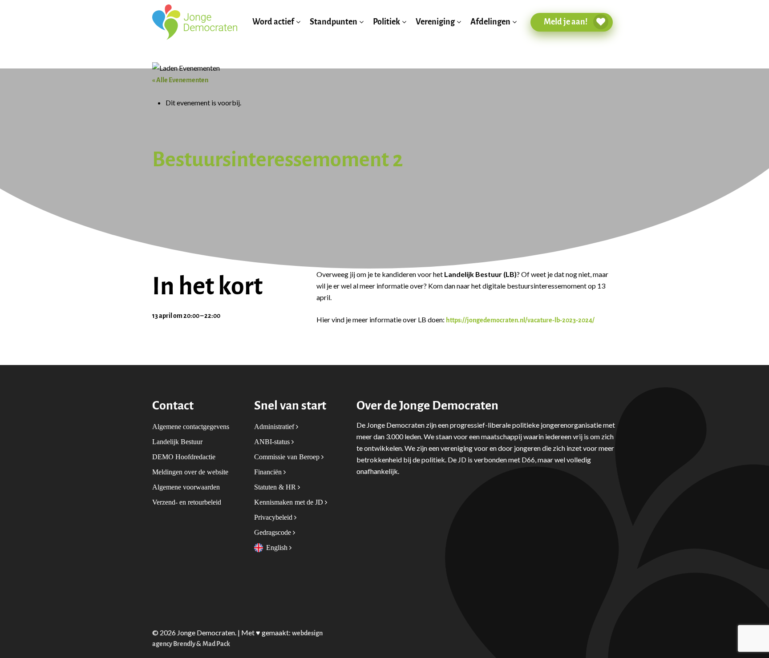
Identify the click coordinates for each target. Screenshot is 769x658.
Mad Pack (216, 644)
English (277, 547)
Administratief (275, 426)
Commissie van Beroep (287, 457)
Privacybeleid (274, 517)
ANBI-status (272, 441)
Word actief (273, 22)
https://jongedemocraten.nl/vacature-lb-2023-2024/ (520, 320)
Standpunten (333, 22)
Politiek (386, 22)
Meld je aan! (566, 21)
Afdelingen (490, 22)
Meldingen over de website (190, 472)
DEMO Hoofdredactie (183, 457)
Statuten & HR (276, 487)
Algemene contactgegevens (190, 426)
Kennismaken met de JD (289, 502)
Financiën (268, 472)
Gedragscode (273, 532)
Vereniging (435, 22)
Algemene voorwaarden (186, 487)
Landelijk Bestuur (177, 441)
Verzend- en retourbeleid (186, 502)
